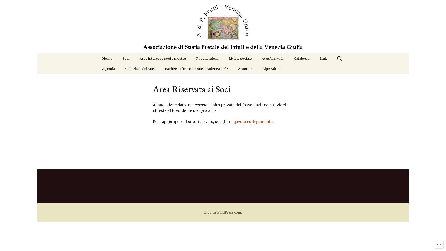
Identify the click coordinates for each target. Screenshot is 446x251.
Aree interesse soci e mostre (163, 58)
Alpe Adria (270, 69)
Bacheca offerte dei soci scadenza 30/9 (196, 69)
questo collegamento (253, 121)
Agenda (108, 69)
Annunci (245, 69)
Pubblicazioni (207, 58)
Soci (125, 58)
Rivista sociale (240, 58)
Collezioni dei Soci (140, 69)
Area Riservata (273, 58)
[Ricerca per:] (340, 58)
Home (107, 58)
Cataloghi (301, 58)
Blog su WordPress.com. (223, 213)
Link (323, 58)
